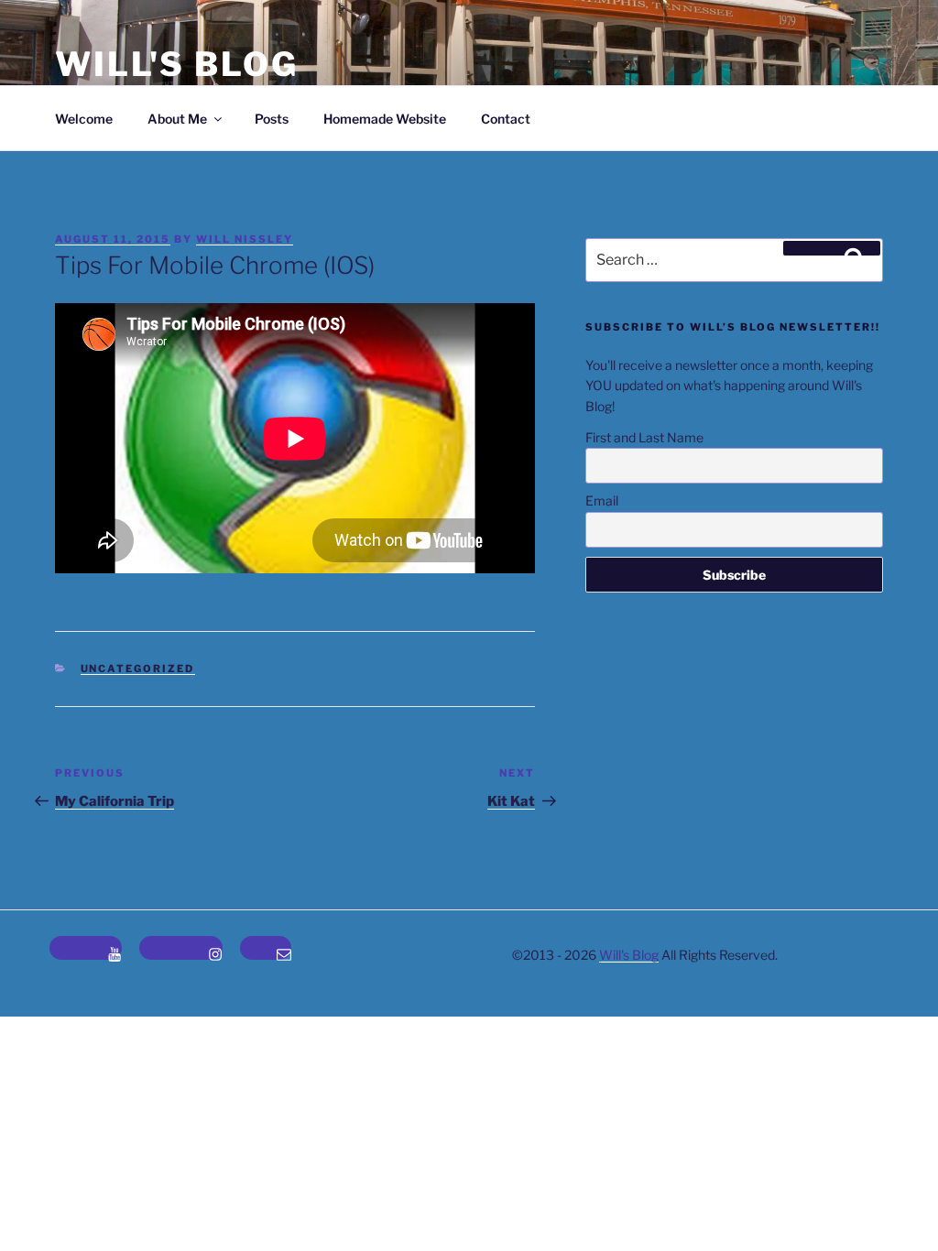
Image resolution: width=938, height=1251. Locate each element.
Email (601, 500)
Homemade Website (384, 118)
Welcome (84, 118)
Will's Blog (177, 64)
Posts (272, 118)
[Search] (831, 248)
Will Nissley (244, 239)
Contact (505, 118)
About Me (177, 118)
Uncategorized (138, 668)
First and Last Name (644, 437)
